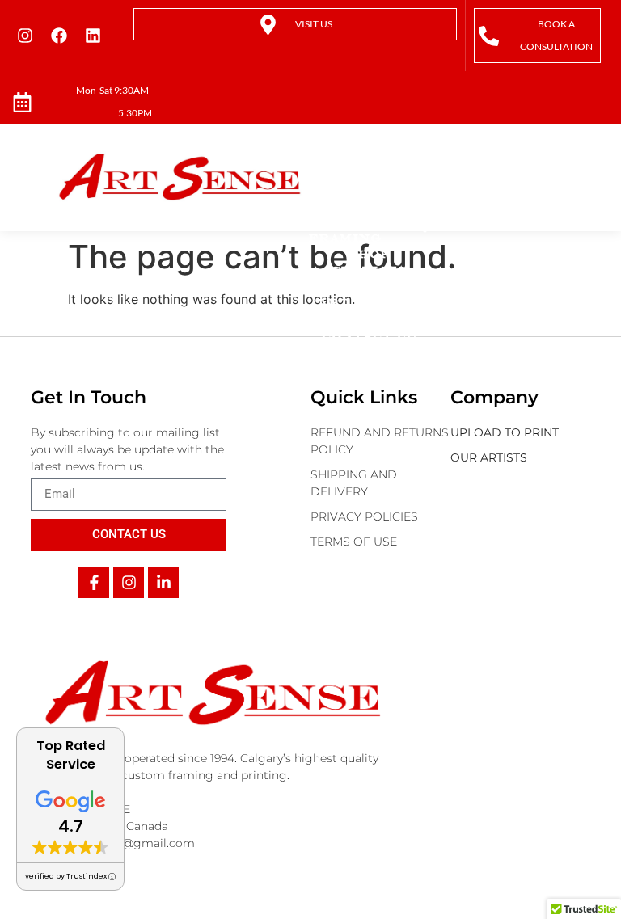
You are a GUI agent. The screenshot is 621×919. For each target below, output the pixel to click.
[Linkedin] (93, 35)
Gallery (369, 319)
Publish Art (352, 294)
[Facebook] (59, 35)
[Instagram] (25, 35)
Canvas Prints (347, 197)
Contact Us (369, 335)
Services (369, 270)
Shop (369, 254)
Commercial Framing (361, 230)
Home (369, 173)
